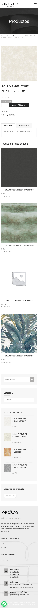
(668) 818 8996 (15, 577)
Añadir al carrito (19, 105)
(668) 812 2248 (15, 572)
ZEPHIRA (12, 115)
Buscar (32, 379)
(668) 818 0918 (15, 574)
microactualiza (10, 496)
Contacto (6, 547)
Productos (6, 544)
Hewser (28, 602)
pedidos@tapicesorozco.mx (19, 595)
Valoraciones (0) (24, 125)
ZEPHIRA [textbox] (18, 400)
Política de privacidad (28, 604)
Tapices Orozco (18, 602)
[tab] (8, 125)
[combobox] (19, 400)
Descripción (8, 125)
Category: (4, 115)
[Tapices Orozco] (10, 4)
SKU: (3, 111)
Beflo (33, 602)
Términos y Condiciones (11, 604)
